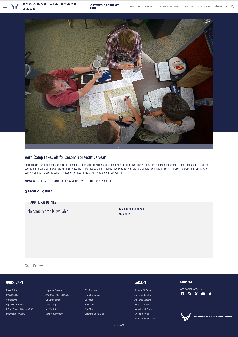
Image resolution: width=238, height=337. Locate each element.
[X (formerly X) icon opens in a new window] (196, 294)
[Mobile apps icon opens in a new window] (210, 294)
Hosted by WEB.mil (119, 325)
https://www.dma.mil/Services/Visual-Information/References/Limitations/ (151, 232)
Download (33, 191)
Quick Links (14, 282)
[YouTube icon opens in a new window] (203, 294)
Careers (140, 282)
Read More (125, 214)
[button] (4, 6)
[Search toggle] (232, 6)
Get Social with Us (191, 289)
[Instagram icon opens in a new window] (189, 294)
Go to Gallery (34, 266)
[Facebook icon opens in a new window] (182, 294)
